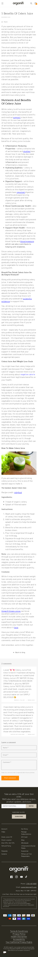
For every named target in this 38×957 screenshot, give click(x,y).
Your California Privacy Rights (19, 942)
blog (22, 840)
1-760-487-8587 (31, 884)
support (17, 117)
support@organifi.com (29, 887)
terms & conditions (19, 931)
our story (24, 829)
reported (21, 192)
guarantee (24, 851)
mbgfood (18, 492)
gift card (24, 837)
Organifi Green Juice (11, 611)
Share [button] (6, 22)
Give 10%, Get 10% (8, 843)
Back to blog (20, 652)
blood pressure (27, 241)
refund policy (6, 846)
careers (4, 854)
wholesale (24, 843)
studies (26, 151)
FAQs (3, 832)
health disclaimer (19, 936)
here (16, 627)
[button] (2, 3)
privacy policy (19, 934)
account (4, 829)
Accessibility (19, 939)
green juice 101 (6, 837)
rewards (4, 851)
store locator (6, 840)
